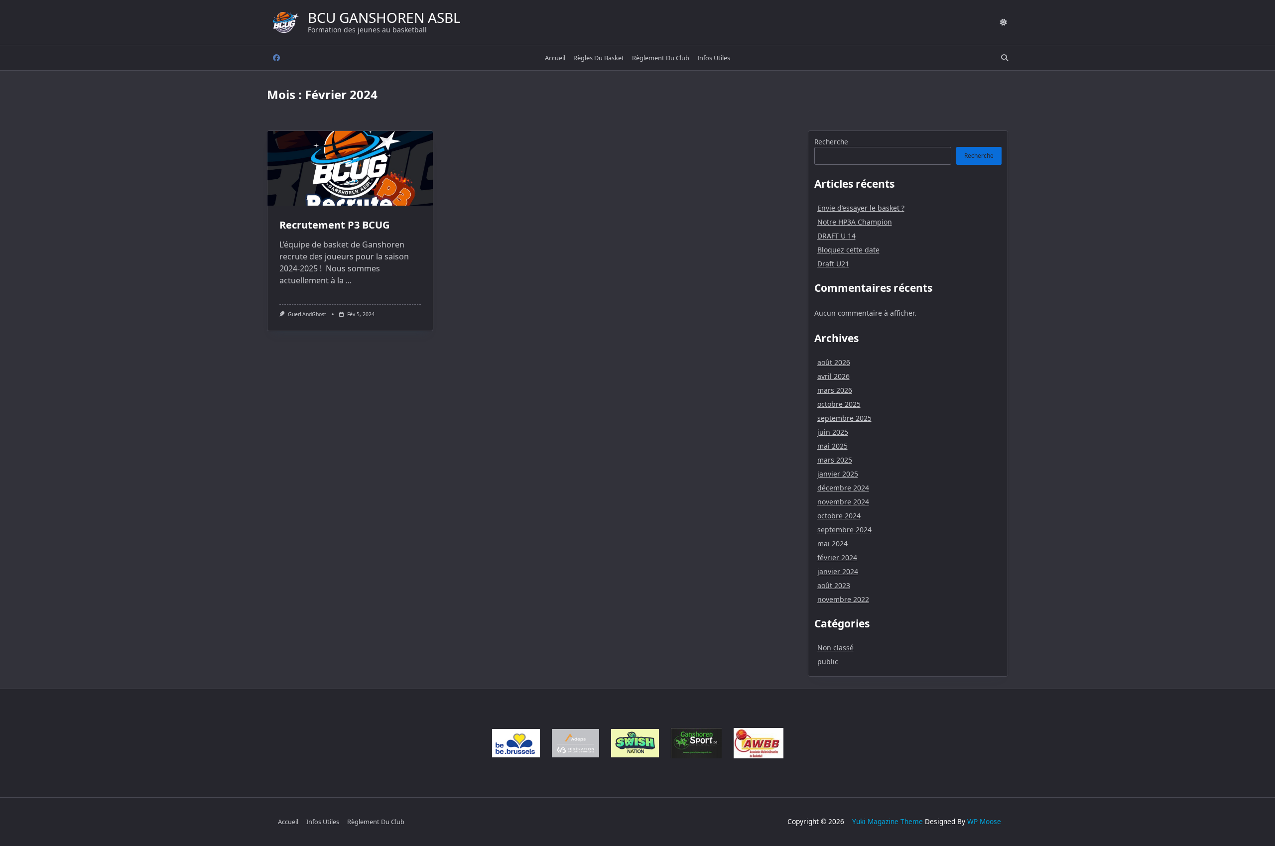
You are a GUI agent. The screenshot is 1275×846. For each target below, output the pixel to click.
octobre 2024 (839, 515)
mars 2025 (834, 460)
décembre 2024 (843, 487)
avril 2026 (833, 376)
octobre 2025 (839, 404)
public (827, 661)
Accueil (555, 57)
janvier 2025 (837, 474)
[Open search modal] (1004, 57)
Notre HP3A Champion (854, 222)
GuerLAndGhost (307, 314)
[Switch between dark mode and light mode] (1003, 22)
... (349, 280)
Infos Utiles (713, 57)
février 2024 (837, 557)
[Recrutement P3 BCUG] (350, 168)
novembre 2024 (843, 501)
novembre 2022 (843, 599)
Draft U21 (833, 263)
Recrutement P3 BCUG (334, 225)
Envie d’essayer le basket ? (860, 208)
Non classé (835, 647)
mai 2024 (832, 543)
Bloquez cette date (848, 249)
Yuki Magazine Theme (887, 821)
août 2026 (833, 362)
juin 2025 (832, 432)
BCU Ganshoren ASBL (384, 17)
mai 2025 (832, 446)
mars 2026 (834, 390)
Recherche (831, 141)
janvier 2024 (837, 571)
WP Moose (984, 821)
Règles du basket (598, 57)
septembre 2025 (844, 418)
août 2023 (833, 585)
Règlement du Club (660, 57)
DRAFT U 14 (836, 236)
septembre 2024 (844, 529)
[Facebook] (276, 58)
